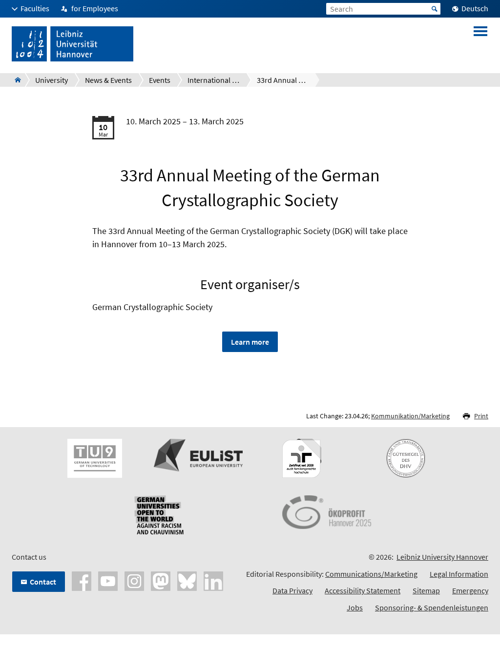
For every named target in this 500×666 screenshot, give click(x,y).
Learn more (250, 342)
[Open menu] (480, 43)
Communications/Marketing (371, 574)
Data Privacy (292, 590)
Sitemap (426, 590)
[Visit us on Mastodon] (160, 580)
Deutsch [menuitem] (474, 8)
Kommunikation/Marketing (410, 415)
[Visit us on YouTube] (108, 580)
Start (434, 9)
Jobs (355, 607)
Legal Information (459, 574)
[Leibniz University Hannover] (15, 80)
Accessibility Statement (362, 590)
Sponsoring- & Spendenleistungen (431, 607)
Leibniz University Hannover (442, 557)
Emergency (470, 590)
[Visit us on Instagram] (134, 580)
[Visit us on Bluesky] (187, 580)
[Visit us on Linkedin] (213, 580)
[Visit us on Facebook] (81, 580)
